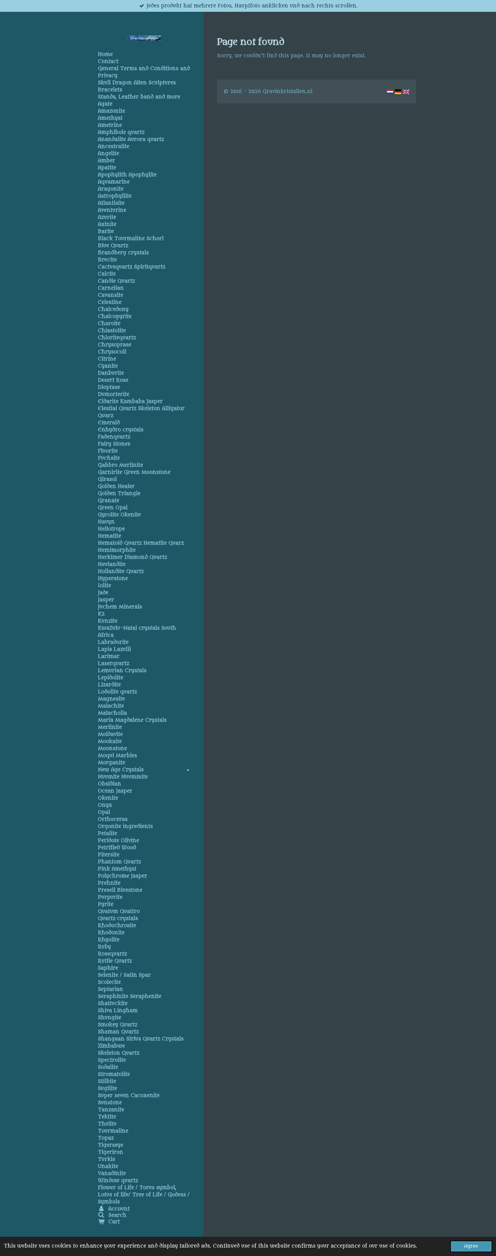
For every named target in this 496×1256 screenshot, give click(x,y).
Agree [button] (471, 1246)
